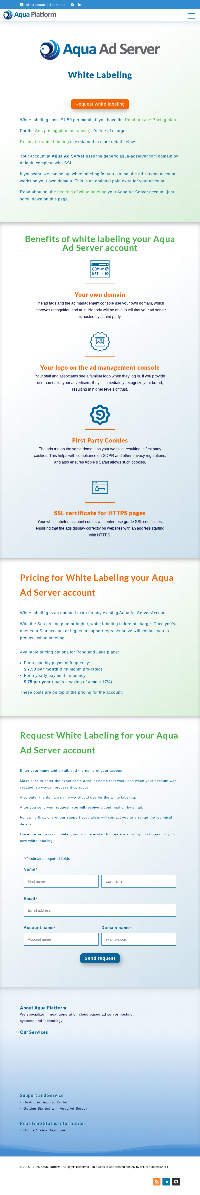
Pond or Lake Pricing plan (150, 120)
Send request (100, 958)
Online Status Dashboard (45, 1130)
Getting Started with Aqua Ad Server (55, 1108)
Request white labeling (100, 104)
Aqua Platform (50, 1167)
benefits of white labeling (82, 192)
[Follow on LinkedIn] (166, 1181)
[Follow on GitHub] (176, 1181)
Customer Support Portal (45, 1102)
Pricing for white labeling (44, 142)
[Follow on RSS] (156, 1181)
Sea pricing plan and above (62, 131)
